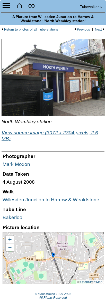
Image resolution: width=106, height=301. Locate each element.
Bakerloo (12, 217)
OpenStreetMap (91, 281)
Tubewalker (91, 7)
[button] (53, 255)
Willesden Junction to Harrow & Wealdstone (51, 199)
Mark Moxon (16, 164)
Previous (83, 29)
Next (98, 29)
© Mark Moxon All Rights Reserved (53, 296)
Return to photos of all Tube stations (31, 29)
